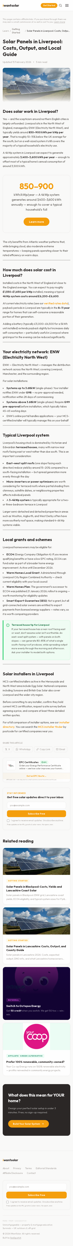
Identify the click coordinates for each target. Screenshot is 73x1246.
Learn (6, 30)
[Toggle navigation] (66, 5)
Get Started (49, 5)
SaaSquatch (15, 1237)
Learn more (59, 22)
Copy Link (45, 749)
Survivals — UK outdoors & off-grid (19, 1228)
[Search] (60, 5)
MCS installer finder (50, 726)
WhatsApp (25, 749)
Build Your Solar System (26, 1123)
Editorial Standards (46, 1168)
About (6, 1168)
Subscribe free (36, 813)
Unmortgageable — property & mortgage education (27, 1225)
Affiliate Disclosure (13, 1173)
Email (62, 749)
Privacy (17, 1168)
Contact (31, 1173)
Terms (28, 1168)
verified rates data (56, 303)
